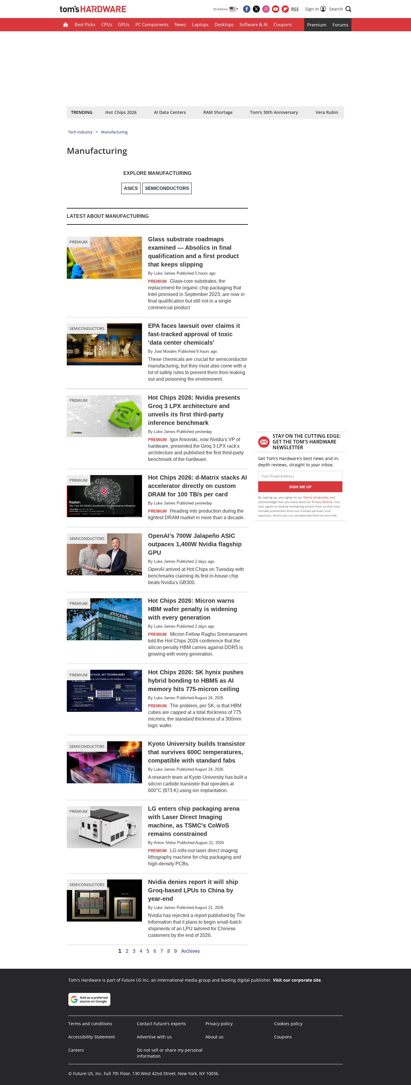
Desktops (224, 24)
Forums (340, 25)
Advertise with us (154, 1037)
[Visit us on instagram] (266, 9)
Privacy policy (219, 1023)
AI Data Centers (170, 112)
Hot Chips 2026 (121, 112)
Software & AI (253, 24)
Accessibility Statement (91, 1037)
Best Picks (85, 24)
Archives (190, 951)
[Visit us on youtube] (275, 9)
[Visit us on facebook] (246, 9)
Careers (76, 1050)
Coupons (282, 24)
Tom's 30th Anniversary (274, 112)
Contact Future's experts (161, 1023)
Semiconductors (87, 328)
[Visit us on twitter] (256, 9)
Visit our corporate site (297, 980)
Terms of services (316, 497)
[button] (340, 9)
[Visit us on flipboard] (285, 9)
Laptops (200, 24)
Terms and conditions (90, 1023)
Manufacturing (114, 132)
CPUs (106, 24)
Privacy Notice (322, 502)
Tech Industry (80, 132)
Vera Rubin (327, 112)
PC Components (151, 24)
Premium (316, 25)
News (180, 24)
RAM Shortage (218, 112)
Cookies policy (288, 1023)
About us (215, 1037)
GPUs (123, 24)
